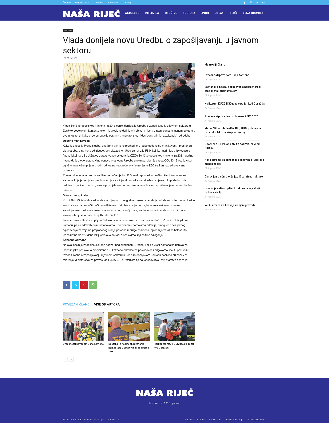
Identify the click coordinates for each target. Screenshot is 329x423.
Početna (99, 2)
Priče (233, 13)
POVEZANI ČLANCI (76, 304)
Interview (152, 13)
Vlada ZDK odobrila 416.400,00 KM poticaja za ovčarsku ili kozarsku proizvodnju (233, 130)
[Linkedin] (257, 2)
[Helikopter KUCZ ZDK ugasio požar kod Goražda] (174, 326)
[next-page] (71, 359)
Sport (205, 13)
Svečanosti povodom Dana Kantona (83, 343)
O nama (201, 419)
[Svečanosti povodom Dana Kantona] (83, 326)
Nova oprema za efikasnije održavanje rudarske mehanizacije (234, 161)
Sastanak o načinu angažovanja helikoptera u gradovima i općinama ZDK (128, 347)
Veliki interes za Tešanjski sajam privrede (230, 205)
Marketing (126, 2)
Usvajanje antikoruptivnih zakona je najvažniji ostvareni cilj (232, 190)
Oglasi (219, 13)
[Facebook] (244, 2)
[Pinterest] (84, 285)
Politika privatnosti (256, 419)
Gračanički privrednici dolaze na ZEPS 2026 (231, 116)
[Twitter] (75, 285)
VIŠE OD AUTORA (107, 304)
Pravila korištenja (234, 419)
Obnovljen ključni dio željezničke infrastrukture (233, 176)
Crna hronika (253, 13)
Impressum (112, 2)
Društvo (171, 13)
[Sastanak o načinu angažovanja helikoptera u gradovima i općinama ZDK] (129, 326)
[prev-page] (65, 359)
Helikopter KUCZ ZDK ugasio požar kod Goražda (234, 103)
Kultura (189, 13)
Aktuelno (132, 13)
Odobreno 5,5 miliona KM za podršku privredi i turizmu (232, 146)
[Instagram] (251, 2)
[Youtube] (263, 2)
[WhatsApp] (93, 285)
